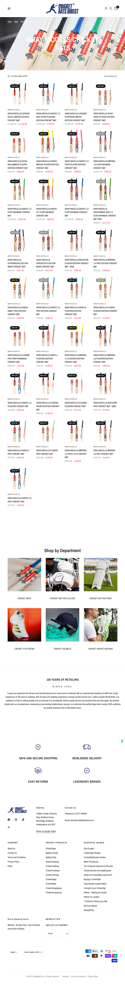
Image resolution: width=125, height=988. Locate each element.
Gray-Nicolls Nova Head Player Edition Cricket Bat (103, 117)
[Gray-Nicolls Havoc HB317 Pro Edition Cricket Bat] (20, 288)
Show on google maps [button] (46, 831)
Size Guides (89, 848)
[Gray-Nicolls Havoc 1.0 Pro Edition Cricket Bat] (48, 288)
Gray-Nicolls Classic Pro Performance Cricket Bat (19, 358)
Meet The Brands (91, 861)
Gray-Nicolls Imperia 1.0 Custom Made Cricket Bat (104, 165)
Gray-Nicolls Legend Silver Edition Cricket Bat (47, 406)
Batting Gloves (52, 852)
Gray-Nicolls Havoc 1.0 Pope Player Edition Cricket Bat (77, 165)
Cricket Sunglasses (54, 888)
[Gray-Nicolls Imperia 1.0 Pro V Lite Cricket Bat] (77, 431)
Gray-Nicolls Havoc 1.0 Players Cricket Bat (19, 404)
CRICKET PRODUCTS (56, 843)
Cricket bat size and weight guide (97, 870)
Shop (16, 21)
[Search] (110, 8)
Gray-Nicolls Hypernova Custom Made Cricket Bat (18, 263)
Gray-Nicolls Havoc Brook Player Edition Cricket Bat (47, 165)
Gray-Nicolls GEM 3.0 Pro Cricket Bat (18, 452)
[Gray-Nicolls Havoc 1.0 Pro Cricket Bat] (20, 479)
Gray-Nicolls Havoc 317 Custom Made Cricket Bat (46, 212)
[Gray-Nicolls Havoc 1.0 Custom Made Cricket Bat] (77, 189)
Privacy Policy (13, 861)
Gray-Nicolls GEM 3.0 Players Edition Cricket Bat (75, 311)
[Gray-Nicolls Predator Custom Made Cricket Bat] (48, 240)
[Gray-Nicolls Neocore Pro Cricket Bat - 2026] (105, 383)
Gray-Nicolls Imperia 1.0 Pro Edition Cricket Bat (105, 263)
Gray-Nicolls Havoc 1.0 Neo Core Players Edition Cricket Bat (48, 117)
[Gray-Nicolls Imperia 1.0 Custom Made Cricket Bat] (105, 142)
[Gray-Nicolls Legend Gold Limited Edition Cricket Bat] (20, 94)
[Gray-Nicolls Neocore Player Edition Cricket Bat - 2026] (77, 240)
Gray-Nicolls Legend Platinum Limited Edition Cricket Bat (76, 117)
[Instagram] (18, 819)
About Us (11, 848)
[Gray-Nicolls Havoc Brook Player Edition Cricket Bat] (48, 142)
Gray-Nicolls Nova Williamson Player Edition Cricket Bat (18, 165)
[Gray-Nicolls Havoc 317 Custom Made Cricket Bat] (48, 189)
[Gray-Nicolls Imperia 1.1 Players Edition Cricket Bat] (77, 336)
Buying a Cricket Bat (92, 879)
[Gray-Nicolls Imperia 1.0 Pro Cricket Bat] (105, 431)
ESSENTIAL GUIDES (94, 843)
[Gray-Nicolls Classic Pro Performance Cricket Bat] (20, 336)
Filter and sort (19, 76)
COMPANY (13, 843)
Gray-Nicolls (14, 110)
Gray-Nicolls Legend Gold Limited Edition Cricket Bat (19, 117)
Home (9, 21)
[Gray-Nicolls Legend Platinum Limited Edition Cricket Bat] (77, 94)
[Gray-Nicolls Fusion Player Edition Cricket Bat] (105, 288)
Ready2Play (89, 910)
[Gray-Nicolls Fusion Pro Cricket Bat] (48, 431)
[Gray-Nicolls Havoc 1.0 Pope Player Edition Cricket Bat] (77, 142)
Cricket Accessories (54, 892)
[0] (115, 8)
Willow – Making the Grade (95, 892)
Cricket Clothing (52, 866)
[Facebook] (11, 819)
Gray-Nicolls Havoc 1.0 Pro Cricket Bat (19, 499)
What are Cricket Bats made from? (98, 874)
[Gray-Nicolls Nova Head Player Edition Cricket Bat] (105, 94)
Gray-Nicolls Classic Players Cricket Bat (76, 404)
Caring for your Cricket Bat (95, 888)
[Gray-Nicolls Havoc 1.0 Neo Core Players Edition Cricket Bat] (48, 94)
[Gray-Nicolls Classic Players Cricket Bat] (77, 383)
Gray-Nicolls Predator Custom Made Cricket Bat (45, 263)
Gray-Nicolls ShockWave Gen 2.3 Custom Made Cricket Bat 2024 (104, 214)
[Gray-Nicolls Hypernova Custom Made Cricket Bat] (20, 240)
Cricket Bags (51, 879)
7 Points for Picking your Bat (95, 901)
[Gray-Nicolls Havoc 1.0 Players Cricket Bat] (20, 383)
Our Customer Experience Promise (98, 866)
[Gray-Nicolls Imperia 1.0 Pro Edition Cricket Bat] (105, 240)
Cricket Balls (51, 883)
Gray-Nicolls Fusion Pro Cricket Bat (47, 452)
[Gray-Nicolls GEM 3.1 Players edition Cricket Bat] (48, 336)
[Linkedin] (11, 827)
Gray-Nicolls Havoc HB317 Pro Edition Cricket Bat (18, 311)
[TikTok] (25, 819)
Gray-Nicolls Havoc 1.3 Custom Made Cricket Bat (19, 212)
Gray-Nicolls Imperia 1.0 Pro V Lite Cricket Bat (76, 454)
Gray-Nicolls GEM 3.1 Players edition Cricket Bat (47, 358)
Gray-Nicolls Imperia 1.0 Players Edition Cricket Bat (104, 358)
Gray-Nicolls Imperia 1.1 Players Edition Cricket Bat (75, 358)
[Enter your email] (67, 933)
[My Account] (106, 8)
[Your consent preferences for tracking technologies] (122, 741)
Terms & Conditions (78, 976)
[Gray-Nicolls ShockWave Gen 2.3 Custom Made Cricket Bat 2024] (105, 189)
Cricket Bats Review (92, 852)
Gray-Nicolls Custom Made (95, 883)
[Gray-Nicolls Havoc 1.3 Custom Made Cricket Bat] (20, 189)
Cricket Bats (51, 848)
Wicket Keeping (52, 861)
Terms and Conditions (17, 857)
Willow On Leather (91, 896)
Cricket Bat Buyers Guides (95, 857)
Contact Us (12, 852)
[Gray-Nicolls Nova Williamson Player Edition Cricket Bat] (20, 142)
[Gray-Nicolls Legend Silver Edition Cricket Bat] (48, 383)
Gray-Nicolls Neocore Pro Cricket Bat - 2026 (105, 404)
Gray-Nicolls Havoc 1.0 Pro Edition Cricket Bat (48, 311)
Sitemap (65, 976)
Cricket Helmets (52, 874)
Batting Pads (51, 857)
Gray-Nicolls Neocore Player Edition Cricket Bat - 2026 (77, 263)
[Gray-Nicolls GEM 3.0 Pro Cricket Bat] (20, 431)
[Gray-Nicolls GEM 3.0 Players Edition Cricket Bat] (77, 288)
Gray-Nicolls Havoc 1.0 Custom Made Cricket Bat (77, 212)
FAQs (10, 866)
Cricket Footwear (53, 870)
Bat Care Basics (90, 905)
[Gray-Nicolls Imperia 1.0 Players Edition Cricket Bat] (105, 336)
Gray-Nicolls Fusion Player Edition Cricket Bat (105, 311)
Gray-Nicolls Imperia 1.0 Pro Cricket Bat (104, 452)
